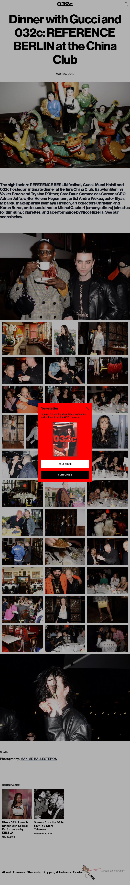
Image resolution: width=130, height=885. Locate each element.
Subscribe (65, 474)
